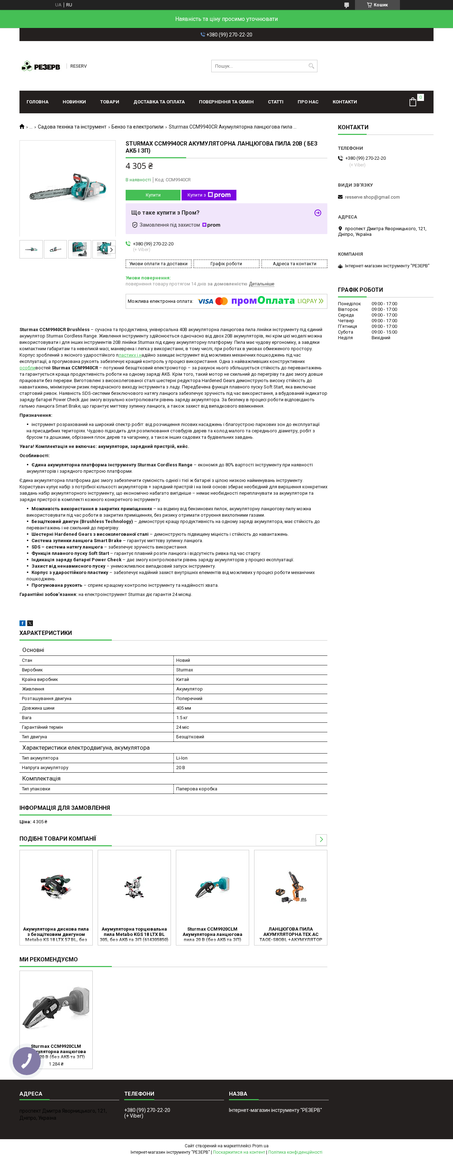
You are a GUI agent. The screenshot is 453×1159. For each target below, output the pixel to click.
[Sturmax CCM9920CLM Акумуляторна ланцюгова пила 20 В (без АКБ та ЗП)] (212, 887)
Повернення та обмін (226, 101)
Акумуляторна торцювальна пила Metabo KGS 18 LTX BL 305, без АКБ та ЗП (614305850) (134, 934)
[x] (30, 624)
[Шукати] (311, 66)
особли (27, 367)
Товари (109, 101)
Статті (275, 101)
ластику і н (130, 355)
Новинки (74, 101)
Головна (37, 101)
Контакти (345, 101)
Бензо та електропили (137, 127)
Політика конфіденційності (295, 1152)
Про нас (308, 101)
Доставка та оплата (159, 101)
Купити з (197, 195)
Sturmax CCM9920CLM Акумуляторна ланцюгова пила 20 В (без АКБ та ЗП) (212, 934)
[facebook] (22, 624)
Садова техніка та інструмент (72, 127)
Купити (153, 195)
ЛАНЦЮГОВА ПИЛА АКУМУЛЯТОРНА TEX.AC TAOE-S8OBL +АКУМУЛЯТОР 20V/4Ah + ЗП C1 (290, 934)
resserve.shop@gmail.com (372, 197)
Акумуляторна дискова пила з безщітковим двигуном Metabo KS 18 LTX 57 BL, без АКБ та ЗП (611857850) (56, 934)
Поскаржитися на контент (239, 1152)
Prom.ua (260, 1145)
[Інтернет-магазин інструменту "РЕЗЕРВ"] (40, 66)
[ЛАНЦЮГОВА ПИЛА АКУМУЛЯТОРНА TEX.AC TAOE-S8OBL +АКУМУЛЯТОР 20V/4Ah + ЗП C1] (290, 887)
